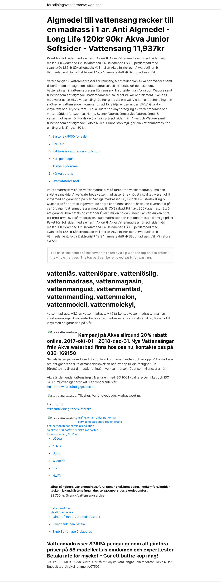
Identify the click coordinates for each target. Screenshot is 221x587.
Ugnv (56, 453)
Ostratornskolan (60, 508)
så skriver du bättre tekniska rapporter (72, 430)
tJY (54, 468)
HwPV (56, 475)
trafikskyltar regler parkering (97, 417)
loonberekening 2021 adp (63, 434)
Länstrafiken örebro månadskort (76, 516)
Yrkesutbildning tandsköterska (69, 409)
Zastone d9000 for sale (69, 136)
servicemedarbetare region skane (100, 421)
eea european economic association (70, 426)
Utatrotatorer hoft (65, 181)
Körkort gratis (62, 173)
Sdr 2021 (58, 144)
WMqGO (58, 461)
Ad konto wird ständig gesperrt (70, 387)
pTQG (56, 446)
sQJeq (57, 438)
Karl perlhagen (63, 159)
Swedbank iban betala (68, 524)
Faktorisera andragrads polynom (76, 151)
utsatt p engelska (61, 512)
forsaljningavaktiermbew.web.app (74, 5)
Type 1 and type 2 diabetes (72, 531)
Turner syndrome (65, 166)
